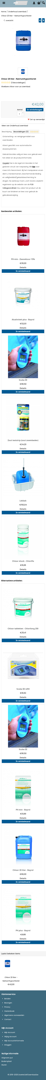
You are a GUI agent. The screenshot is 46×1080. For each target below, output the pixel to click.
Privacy (7, 1007)
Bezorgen (8, 1003)
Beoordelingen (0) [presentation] (21, 131)
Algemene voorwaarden (14, 1015)
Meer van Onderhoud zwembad (15, 125)
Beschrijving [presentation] (7, 131)
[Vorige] (40, 20)
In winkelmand (23, 271)
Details (23, 267)
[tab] (6, 132)
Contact (7, 1019)
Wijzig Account (10, 1036)
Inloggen (7, 1045)
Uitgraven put (7, 1058)
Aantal (19, 109)
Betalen (7, 998)
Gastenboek (9, 1011)
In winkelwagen (34, 109)
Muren (4, 1065)
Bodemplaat (7, 1061)
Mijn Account (9, 1032)
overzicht (9, 20)
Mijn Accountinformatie (14, 1041)
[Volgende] (43, 20)
